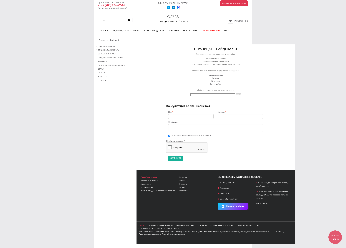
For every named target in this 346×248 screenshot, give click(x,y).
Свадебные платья (106, 46)
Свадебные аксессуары (108, 50)
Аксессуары (146, 184)
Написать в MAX (235, 206)
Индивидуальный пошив (126, 31)
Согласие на (190, 136)
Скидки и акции (211, 31)
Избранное (241, 20)
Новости (102, 73)
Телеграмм (224, 188)
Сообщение (173, 122)
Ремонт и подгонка (154, 31)
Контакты (174, 31)
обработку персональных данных (196, 136)
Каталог (104, 31)
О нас (227, 31)
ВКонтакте (224, 194)
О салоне (102, 80)
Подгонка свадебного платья (112, 65)
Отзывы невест (191, 31)
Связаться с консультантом (234, 3)
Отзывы (182, 187)
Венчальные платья (107, 54)
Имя (170, 112)
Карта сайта (215, 84)
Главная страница (215, 75)
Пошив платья (147, 187)
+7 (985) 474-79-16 (113, 5)
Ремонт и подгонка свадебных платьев (158, 191)
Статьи (101, 69)
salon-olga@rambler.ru (229, 199)
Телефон (221, 112)
